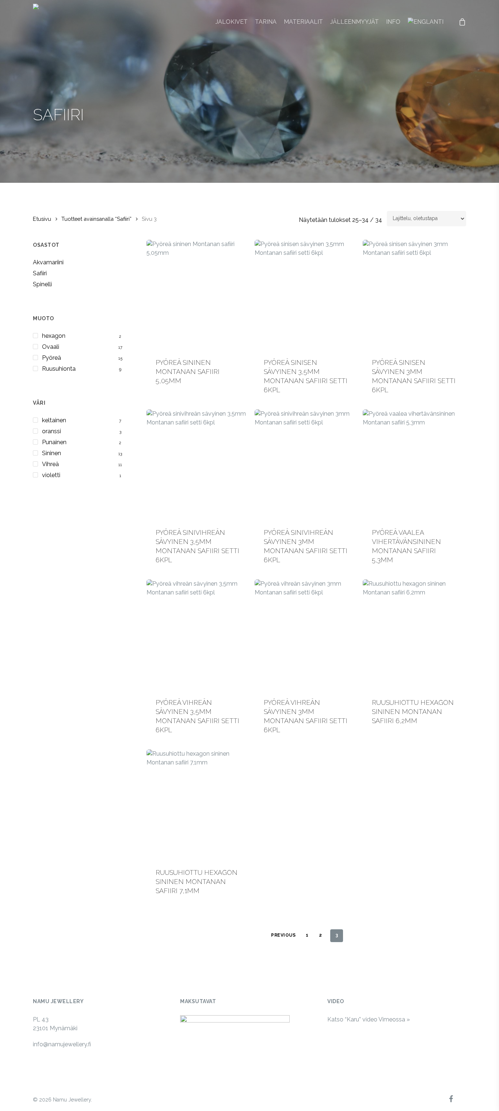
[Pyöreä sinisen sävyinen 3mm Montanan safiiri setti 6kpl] (414, 294)
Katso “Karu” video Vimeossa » (368, 1019)
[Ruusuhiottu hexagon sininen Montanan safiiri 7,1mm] (197, 804)
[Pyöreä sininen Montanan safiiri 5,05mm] (197, 294)
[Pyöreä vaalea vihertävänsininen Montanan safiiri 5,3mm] (414, 464)
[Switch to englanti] (425, 22)
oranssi (51, 431)
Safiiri (40, 273)
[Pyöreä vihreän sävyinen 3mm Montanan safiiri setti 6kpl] (306, 634)
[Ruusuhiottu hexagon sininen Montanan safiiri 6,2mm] (414, 634)
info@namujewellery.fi (62, 1044)
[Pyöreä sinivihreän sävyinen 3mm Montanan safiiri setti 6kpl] (306, 464)
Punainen (54, 442)
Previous (283, 935)
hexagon (53, 335)
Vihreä (50, 464)
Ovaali (50, 346)
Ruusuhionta (59, 368)
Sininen (51, 453)
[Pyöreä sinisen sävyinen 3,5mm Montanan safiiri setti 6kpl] (306, 294)
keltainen (54, 420)
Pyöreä (51, 357)
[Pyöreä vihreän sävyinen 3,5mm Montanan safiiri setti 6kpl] (197, 634)
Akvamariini (48, 262)
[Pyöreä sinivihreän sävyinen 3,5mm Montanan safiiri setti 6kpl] (197, 464)
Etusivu (42, 219)
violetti (51, 475)
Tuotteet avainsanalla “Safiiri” (96, 219)
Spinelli (42, 284)
